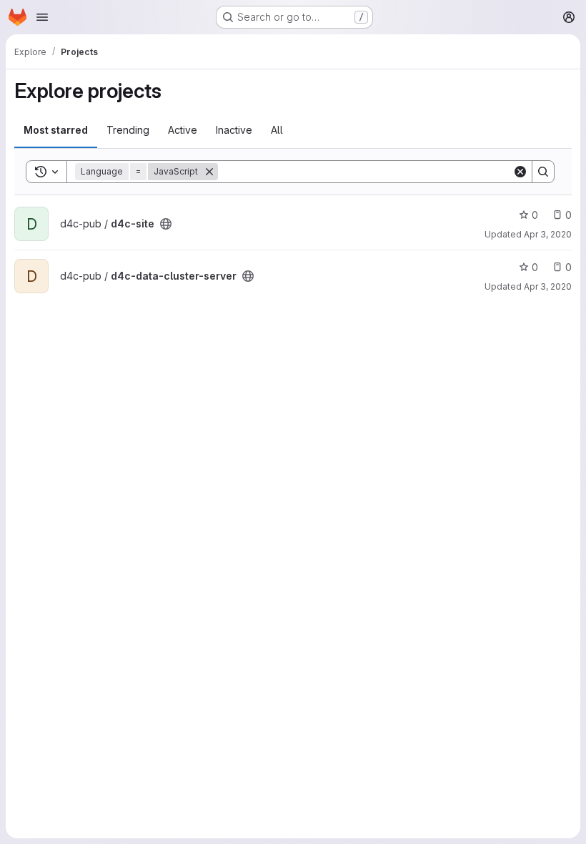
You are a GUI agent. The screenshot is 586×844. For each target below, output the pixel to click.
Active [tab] (182, 130)
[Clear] (520, 171)
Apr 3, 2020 (548, 234)
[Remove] (209, 171)
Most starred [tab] (56, 130)
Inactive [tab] (234, 130)
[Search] (543, 171)
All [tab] (277, 130)
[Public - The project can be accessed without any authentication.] (166, 224)
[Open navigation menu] (42, 17)
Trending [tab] (127, 130)
